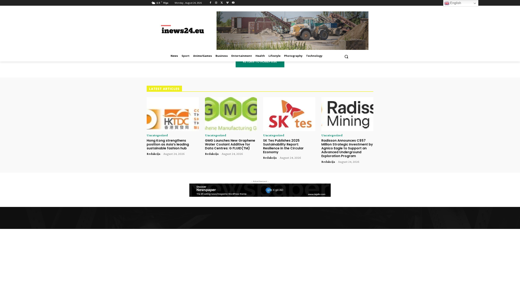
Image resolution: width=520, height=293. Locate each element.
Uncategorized (157, 135)
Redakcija (153, 153)
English (455, 3)
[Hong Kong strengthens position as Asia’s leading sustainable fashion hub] (173, 114)
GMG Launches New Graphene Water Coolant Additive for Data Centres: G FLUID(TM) (230, 144)
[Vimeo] (227, 3)
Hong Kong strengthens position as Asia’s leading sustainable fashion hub (168, 144)
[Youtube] (233, 3)
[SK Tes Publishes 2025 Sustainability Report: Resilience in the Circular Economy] (289, 114)
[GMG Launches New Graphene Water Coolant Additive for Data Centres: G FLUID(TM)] (231, 114)
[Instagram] (216, 3)
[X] (222, 3)
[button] (346, 56)
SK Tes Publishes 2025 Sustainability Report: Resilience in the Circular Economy (283, 146)
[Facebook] (210, 3)
